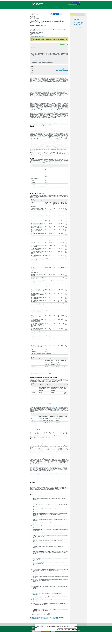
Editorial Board (43, 7)
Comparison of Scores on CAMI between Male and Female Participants (80, 24)
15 (45, 110)
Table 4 (56, 381)
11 (65, 94)
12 (63, 95)
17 (61, 133)
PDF (61, 14)
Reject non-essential (68, 629)
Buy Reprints (56, 14)
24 (31, 447)
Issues (48, 7)
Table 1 (36, 159)
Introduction (73, 16)
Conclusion (73, 28)
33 (67, 458)
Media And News (70, 7)
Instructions (60, 7)
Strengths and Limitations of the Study (79, 27)
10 (64, 94)
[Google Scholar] (35, 499)
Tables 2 (31, 195)
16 (55, 117)
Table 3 (61, 195)
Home (36, 7)
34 (65, 464)
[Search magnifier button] (79, 4)
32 (66, 458)
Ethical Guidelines (54, 7)
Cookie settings (60, 629)
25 (32, 447)
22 (67, 446)
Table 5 (56, 408)
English (32, 14)
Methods (73, 18)
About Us (39, 7)
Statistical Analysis (76, 19)
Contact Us (75, 7)
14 (42, 105)
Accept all (74, 629)
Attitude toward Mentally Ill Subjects (78, 22)
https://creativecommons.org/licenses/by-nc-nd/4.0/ (38, 36)
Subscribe (64, 7)
